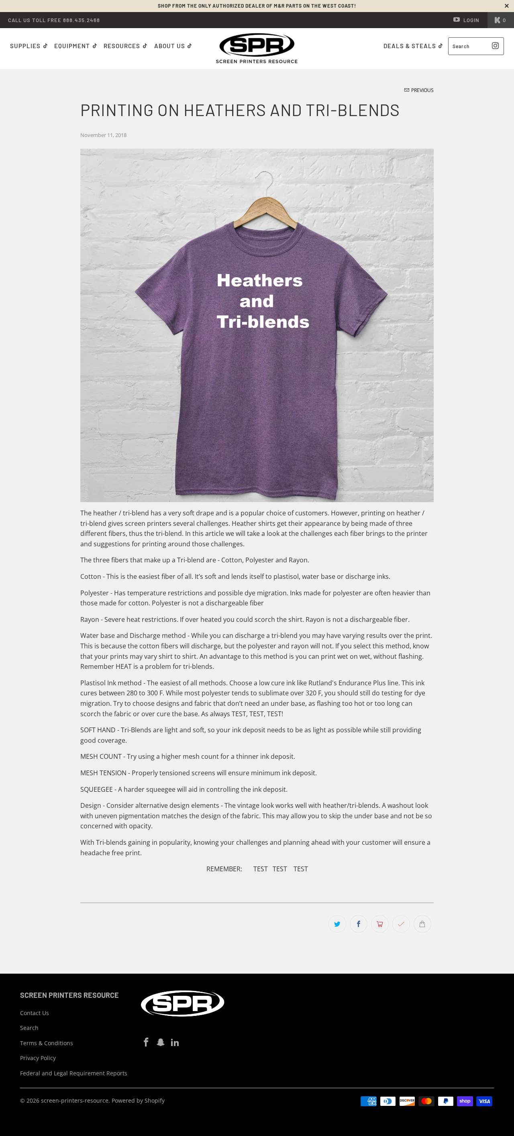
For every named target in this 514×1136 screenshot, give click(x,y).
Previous (422, 90)
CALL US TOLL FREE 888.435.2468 (54, 20)
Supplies (25, 45)
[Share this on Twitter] (337, 924)
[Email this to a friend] (422, 924)
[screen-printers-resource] (257, 48)
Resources (123, 45)
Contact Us (34, 1013)
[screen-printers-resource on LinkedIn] (175, 1042)
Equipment (73, 45)
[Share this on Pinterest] (380, 924)
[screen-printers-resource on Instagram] (161, 1042)
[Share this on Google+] (401, 924)
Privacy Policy (38, 1058)
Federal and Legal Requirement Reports (73, 1073)
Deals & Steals (410, 45)
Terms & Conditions (46, 1043)
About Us (170, 45)
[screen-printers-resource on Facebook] (147, 1042)
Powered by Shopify (138, 1100)
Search (29, 1028)
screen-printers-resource (74, 1100)
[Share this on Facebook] (358, 924)
